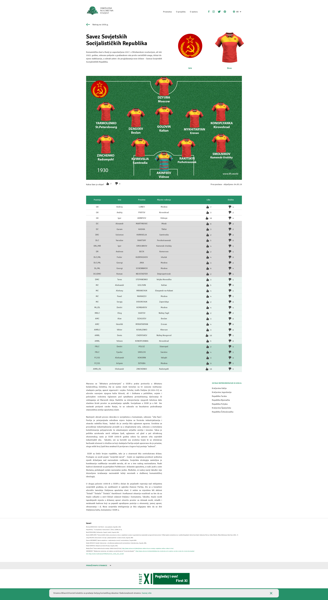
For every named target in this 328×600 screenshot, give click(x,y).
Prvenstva (167, 12)
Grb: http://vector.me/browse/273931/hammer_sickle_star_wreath (105, 554)
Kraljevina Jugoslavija (221, 392)
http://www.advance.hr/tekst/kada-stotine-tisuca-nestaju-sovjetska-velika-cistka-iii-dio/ (147, 548)
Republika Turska (219, 396)
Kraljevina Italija (219, 388)
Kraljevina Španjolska (221, 408)
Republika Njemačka (221, 400)
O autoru (194, 12)
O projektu (181, 12)
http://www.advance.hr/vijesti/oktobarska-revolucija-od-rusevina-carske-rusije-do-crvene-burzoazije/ (165, 551)
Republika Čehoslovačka (222, 412)
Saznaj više (147, 593)
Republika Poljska (220, 404)
